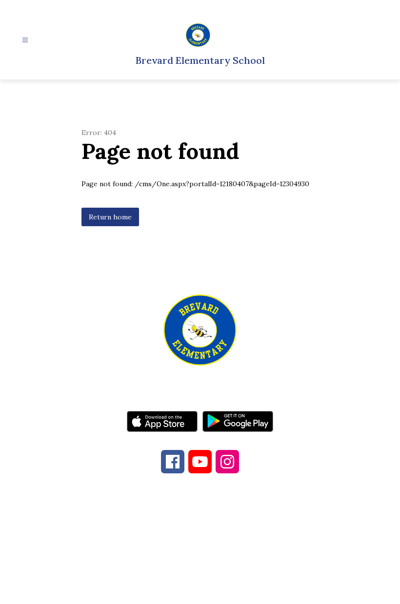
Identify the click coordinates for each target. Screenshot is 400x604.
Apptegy (220, 589)
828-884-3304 (272, 532)
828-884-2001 (185, 532)
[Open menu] (25, 40)
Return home (110, 217)
